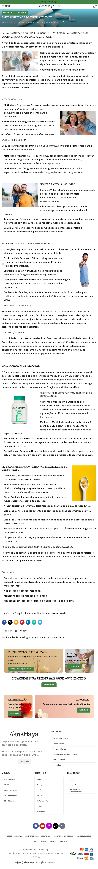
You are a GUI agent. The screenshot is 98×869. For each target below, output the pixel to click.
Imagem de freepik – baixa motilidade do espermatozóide (34, 613)
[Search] (58, 6)
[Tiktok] (56, 826)
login (27, 637)
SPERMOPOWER (31, 365)
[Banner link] (33, 661)
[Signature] (62, 826)
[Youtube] (42, 826)
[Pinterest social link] (22, 622)
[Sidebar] (3, 264)
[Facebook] (36, 826)
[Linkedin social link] (28, 622)
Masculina (8, 13)
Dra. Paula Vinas (25, 22)
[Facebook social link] (4, 622)
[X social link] (10, 622)
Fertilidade (20, 13)
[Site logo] (46, 6)
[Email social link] (16, 622)
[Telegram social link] (40, 622)
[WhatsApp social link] (34, 622)
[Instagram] (49, 826)
